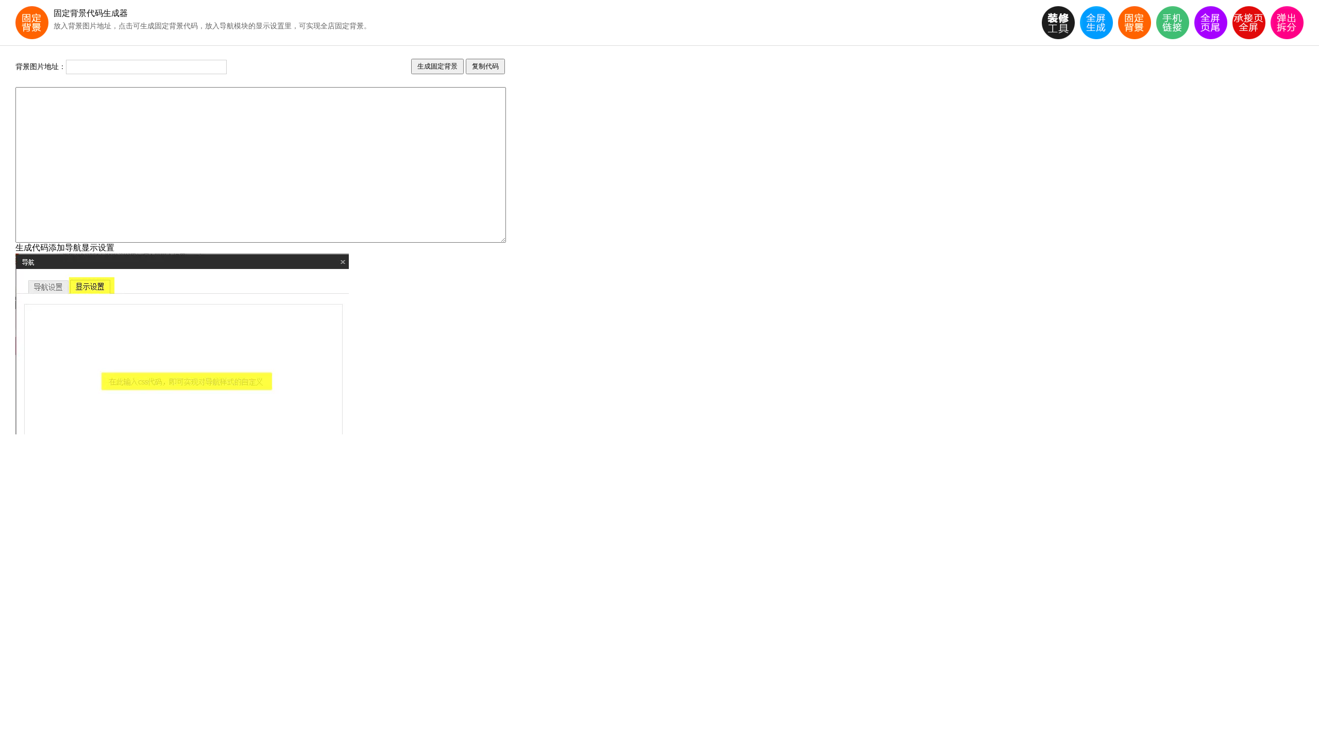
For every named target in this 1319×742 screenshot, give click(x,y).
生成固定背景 (437, 66)
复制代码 (485, 66)
